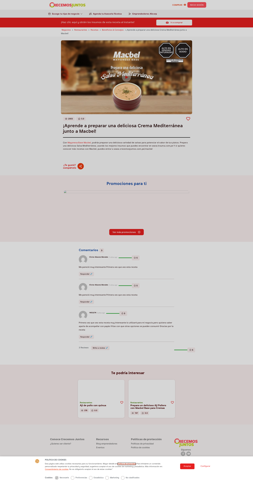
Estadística (98, 478)
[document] (126, 242)
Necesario (64, 478)
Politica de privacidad (127, 464)
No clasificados (132, 478)
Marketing (114, 478)
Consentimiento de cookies (56, 469)
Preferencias (81, 478)
